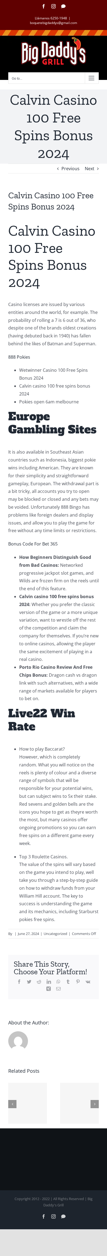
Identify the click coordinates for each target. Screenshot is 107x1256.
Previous (70, 169)
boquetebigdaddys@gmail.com (53, 22)
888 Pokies (19, 357)
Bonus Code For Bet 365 (33, 544)
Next (89, 169)
